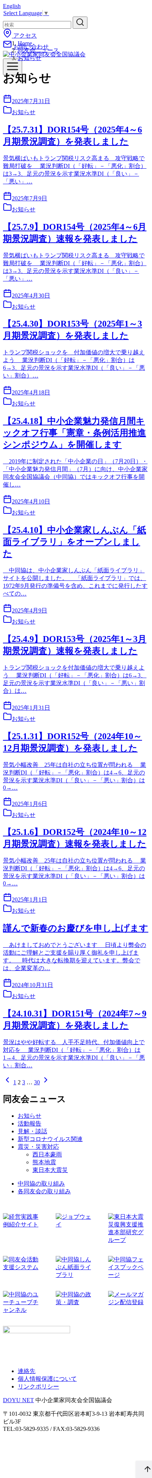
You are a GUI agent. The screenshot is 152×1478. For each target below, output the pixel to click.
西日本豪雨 (47, 1154)
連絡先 (26, 1371)
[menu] (12, 67)
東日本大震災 (50, 1170)
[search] (80, 23)
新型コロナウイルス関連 (50, 1139)
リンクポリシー (38, 1386)
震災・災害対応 (38, 1147)
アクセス (24, 35)
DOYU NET (18, 1400)
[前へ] (7, 1082)
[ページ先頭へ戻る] (144, 1469)
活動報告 (29, 1123)
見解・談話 (32, 1131)
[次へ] (45, 1082)
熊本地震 (44, 1162)
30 (37, 1082)
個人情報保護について (47, 1379)
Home (25, 43)
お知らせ (29, 58)
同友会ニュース (38, 50)
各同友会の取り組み (44, 1191)
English (12, 6)
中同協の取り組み (41, 1183)
